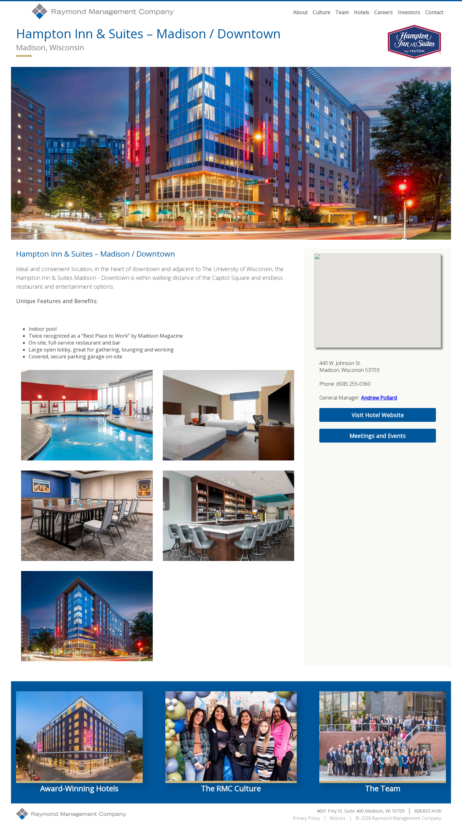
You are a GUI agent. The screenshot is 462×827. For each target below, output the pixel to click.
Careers (383, 12)
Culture (321, 12)
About (300, 12)
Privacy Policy (306, 818)
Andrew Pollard (379, 397)
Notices (338, 818)
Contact (434, 12)
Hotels (361, 12)
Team (342, 12)
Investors (409, 12)
